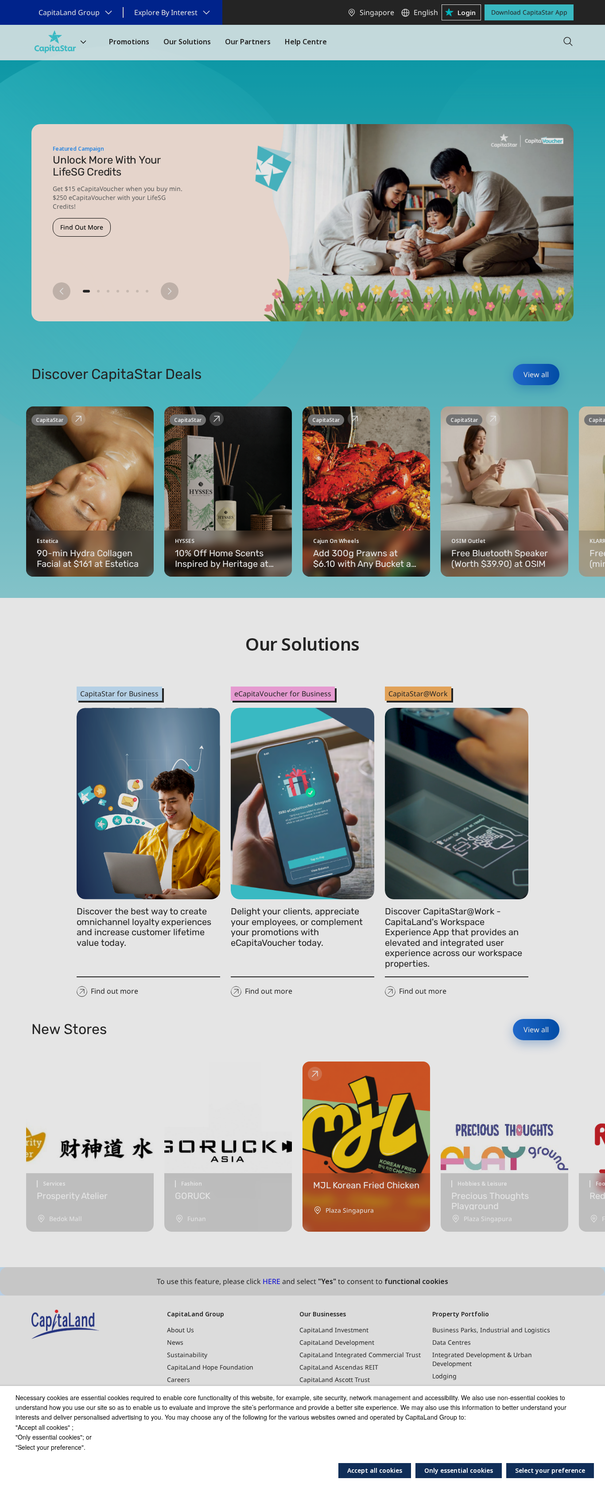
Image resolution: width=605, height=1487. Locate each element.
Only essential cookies (458, 1470)
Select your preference (550, 1470)
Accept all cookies (374, 1470)
